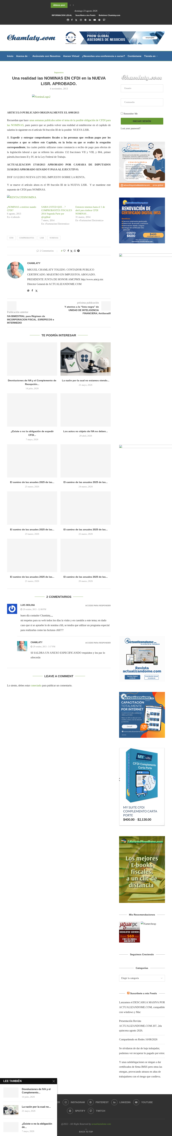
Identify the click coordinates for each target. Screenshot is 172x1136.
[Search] (163, 76)
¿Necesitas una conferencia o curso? (103, 56)
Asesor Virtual (71, 56)
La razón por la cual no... (36, 1106)
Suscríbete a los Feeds (85, 15)
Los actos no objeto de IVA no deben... (85, 431)
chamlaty (33, 263)
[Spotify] (99, 20)
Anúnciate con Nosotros (46, 56)
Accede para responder (98, 606)
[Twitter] (76, 20)
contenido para (16, 66)
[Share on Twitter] (71, 251)
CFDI (11, 238)
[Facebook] (71, 20)
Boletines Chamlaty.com (109, 15)
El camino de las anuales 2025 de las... (32, 482)
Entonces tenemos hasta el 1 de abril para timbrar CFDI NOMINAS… (90, 210)
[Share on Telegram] (78, 251)
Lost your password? (130, 128)
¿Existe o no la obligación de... (37, 1125)
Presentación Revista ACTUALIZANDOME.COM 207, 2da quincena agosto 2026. (140, 1026)
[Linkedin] (90, 20)
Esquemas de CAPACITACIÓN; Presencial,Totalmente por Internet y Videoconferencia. (92, 5)
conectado (36, 685)
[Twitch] (104, 20)
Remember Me (130, 113)
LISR (42, 238)
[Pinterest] (85, 20)
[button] (70, 5)
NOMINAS (54, 238)
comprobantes (26, 238)
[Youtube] (95, 20)
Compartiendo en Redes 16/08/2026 (138, 1039)
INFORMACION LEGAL (62, 15)
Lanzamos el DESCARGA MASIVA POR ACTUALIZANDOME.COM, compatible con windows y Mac (142, 1007)
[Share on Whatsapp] (75, 251)
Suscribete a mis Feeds (143, 993)
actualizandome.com (101, 1124)
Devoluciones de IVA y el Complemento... (36, 1091)
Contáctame (134, 56)
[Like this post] (64, 251)
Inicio (10, 56)
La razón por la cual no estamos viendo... (85, 380)
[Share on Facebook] (68, 251)
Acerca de (22, 56)
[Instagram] (81, 20)
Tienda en (150, 56)
